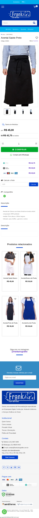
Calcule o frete (9, 180)
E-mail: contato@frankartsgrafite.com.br (15, 447)
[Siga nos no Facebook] (4, 467)
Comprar (20, 149)
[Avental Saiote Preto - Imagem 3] (23, 111)
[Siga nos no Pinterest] (19, 467)
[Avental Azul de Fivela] (29, 316)
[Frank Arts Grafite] (20, 14)
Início (3, 34)
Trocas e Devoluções (8, 430)
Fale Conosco (9, 457)
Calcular (33, 184)
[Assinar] (20, 383)
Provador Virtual (7, 427)
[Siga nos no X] (7, 467)
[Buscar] (34, 23)
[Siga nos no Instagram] (15, 467)
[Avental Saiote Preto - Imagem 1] (7, 111)
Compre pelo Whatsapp (21, 155)
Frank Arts (35, 40)
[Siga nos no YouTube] (11, 467)
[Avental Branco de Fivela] (29, 271)
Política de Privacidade (9, 433)
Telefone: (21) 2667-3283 (11, 442)
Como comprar (6, 424)
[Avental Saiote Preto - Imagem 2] (15, 111)
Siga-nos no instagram (19, 350)
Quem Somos (6, 421)
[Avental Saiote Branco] (10, 271)
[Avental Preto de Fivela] (10, 316)
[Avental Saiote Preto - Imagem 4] (31, 111)
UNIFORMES (9, 34)
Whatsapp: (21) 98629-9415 (12, 445)
